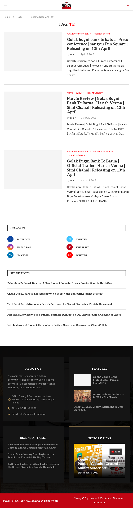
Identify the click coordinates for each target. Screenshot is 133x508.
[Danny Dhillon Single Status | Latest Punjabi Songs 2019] (82, 380)
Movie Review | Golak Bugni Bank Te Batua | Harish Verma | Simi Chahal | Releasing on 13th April (96, 105)
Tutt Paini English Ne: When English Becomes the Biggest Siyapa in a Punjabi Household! (60, 304)
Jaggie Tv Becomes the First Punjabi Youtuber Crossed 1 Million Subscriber (99, 464)
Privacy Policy (81, 498)
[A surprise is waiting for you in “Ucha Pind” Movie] (82, 396)
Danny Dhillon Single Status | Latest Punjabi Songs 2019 (106, 380)
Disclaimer (118, 498)
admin (73, 54)
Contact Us (99, 502)
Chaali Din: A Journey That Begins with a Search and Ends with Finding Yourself (55, 293)
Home (7, 16)
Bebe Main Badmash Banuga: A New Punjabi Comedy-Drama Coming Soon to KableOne (59, 283)
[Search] (128, 5)
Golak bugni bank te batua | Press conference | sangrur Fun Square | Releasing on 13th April (97, 44)
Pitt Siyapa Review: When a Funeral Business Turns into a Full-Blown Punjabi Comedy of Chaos (64, 314)
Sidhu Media (51, 500)
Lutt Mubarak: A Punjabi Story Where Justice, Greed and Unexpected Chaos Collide (57, 325)
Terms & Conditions (101, 498)
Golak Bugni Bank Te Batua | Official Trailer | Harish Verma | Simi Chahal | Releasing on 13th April (96, 168)
